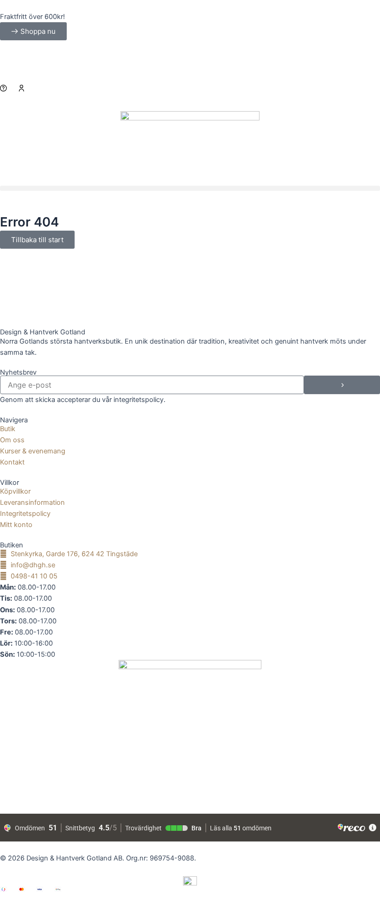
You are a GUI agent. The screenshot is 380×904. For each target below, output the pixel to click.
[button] (190, 188)
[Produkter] (190, 96)
